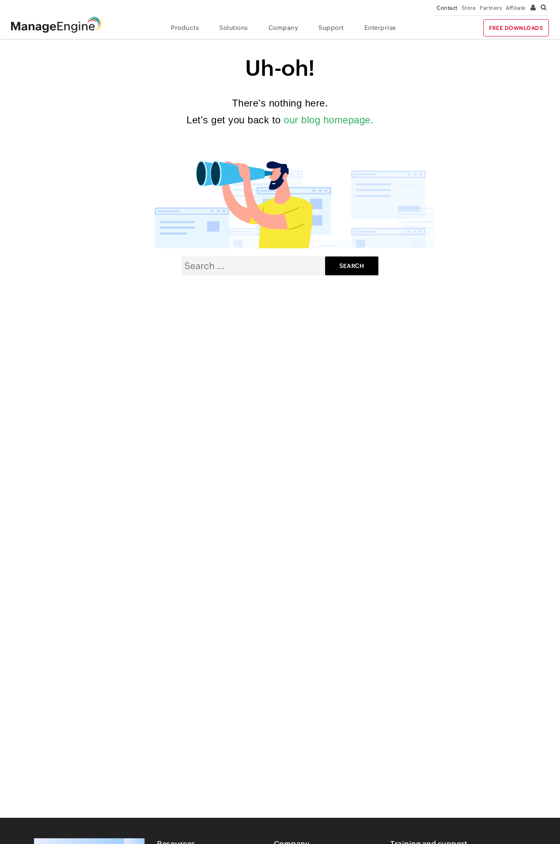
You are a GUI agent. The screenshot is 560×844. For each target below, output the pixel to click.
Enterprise (380, 27)
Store (469, 8)
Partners (491, 8)
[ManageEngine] (62, 25)
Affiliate (516, 8)
